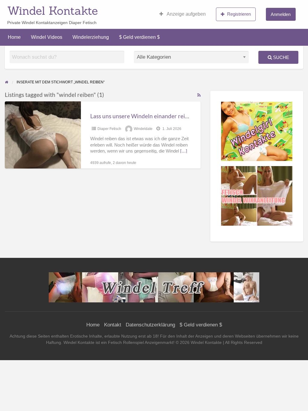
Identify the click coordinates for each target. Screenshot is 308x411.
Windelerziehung (90, 37)
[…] (183, 151)
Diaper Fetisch (109, 129)
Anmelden (281, 14)
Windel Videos (46, 37)
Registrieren (239, 14)
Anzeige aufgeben (186, 14)
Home (14, 37)
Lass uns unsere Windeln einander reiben (142, 116)
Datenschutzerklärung (150, 325)
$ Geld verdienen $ (139, 37)
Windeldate (143, 129)
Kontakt (112, 325)
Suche (280, 57)
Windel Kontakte (52, 10)
